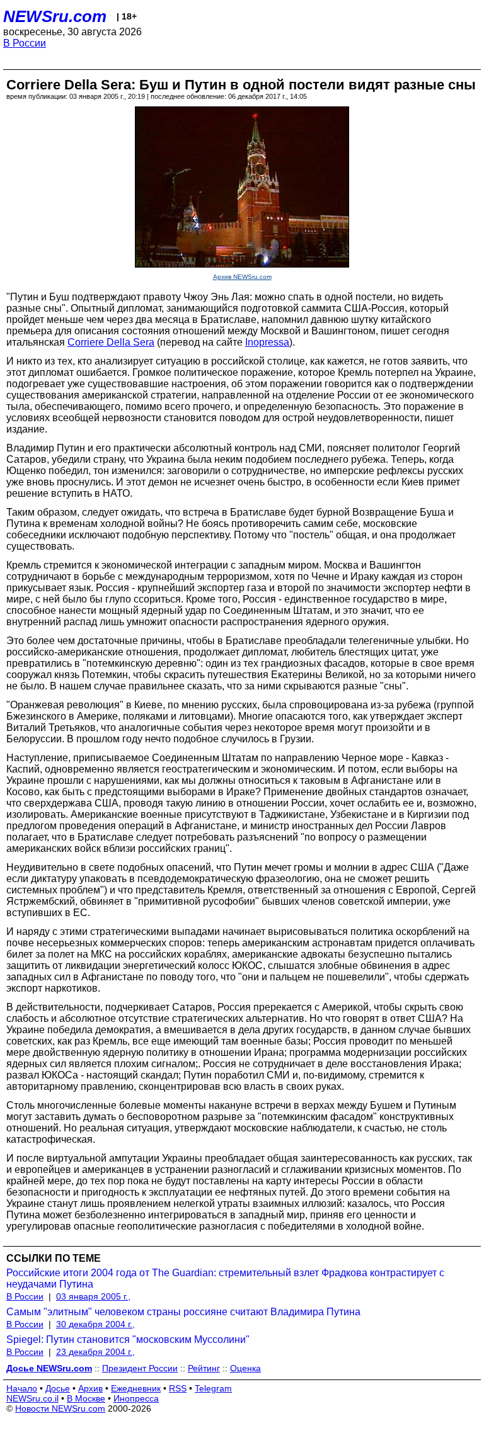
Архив (90, 1388)
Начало (21, 1388)
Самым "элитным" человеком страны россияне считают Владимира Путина (183, 1311)
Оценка (245, 1368)
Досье (57, 1388)
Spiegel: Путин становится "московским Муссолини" (128, 1339)
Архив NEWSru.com (242, 276)
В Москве (86, 1398)
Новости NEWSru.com (60, 1408)
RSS (178, 1388)
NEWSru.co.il (32, 1398)
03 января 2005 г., (93, 1296)
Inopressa (267, 342)
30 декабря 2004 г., (95, 1324)
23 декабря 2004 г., (95, 1352)
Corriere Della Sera (110, 342)
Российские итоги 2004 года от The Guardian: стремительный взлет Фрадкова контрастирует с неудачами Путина (225, 1278)
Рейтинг (204, 1368)
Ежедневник (136, 1388)
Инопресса (136, 1398)
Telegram (213, 1388)
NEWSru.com (55, 16)
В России (24, 43)
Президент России (140, 1368)
